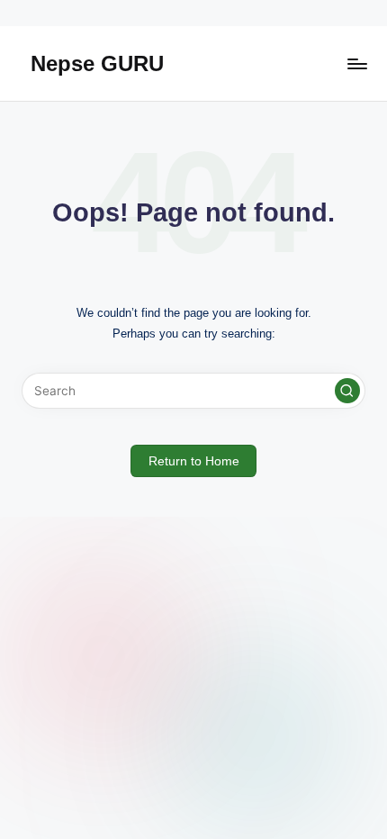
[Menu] (356, 63)
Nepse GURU (97, 63)
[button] (347, 390)
